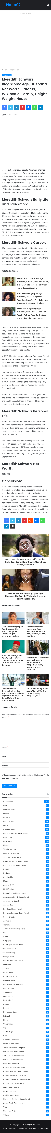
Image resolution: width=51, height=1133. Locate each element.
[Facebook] (6, 520)
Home (5, 70)
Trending (6, 925)
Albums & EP (8, 885)
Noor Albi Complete (11, 1063)
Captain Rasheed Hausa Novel (15, 1071)
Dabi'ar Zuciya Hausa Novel (14, 893)
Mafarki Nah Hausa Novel (13, 1052)
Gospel (6, 813)
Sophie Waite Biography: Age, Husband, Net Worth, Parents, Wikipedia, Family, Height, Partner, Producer (37, 664)
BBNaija (6, 869)
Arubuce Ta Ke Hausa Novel (14, 865)
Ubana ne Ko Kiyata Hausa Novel (16, 1099)
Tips (5, 1107)
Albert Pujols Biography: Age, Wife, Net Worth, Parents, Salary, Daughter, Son (37, 692)
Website (5, 766)
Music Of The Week (11, 1044)
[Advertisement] (25, 40)
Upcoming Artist (9, 1111)
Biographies (14, 70)
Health (6, 1020)
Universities (8, 1024)
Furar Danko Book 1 (11, 1087)
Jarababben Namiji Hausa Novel (16, 897)
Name (5, 747)
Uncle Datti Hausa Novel (13, 984)
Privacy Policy (43, 1129)
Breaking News (9, 829)
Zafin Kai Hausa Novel (12, 857)
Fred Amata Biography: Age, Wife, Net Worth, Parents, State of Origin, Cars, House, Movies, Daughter (13, 660)
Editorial (6, 1016)
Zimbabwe (7, 992)
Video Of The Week (11, 1040)
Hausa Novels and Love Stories (15, 833)
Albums (6, 1004)
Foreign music (8, 956)
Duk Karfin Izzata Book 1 (13, 960)
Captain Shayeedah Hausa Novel (16, 1079)
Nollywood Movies (11, 853)
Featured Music (9, 809)
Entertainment (9, 996)
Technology (8, 1032)
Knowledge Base (10, 1012)
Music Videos (8, 972)
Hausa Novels (8, 821)
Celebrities (7, 837)
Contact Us (22, 1129)
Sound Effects (9, 917)
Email (5, 756)
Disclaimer (32, 1129)
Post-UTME (8, 1000)
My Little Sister (9, 980)
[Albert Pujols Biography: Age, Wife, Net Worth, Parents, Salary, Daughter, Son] (37, 680)
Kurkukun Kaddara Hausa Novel (16, 913)
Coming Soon (8, 905)
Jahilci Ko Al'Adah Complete (14, 1048)
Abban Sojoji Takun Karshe (14, 1103)
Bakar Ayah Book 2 (10, 976)
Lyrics (5, 825)
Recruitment (8, 1008)
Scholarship (8, 877)
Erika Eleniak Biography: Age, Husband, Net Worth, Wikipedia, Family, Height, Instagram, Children (12, 631)
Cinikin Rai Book (9, 1091)
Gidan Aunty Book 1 (11, 901)
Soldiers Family (9, 953)
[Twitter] (12, 520)
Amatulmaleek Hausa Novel (14, 929)
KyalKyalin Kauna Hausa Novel (15, 861)
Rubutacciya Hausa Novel (13, 1083)
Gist (4, 1028)
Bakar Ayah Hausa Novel (13, 945)
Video (5, 937)
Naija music (8, 841)
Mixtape (6, 817)
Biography (7, 941)
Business (6, 873)
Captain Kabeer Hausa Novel (14, 1075)
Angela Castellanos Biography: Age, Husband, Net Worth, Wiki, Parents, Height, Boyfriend (36, 631)
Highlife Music (9, 889)
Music (5, 805)
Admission (7, 921)
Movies (6, 845)
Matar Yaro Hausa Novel (13, 1060)
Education (7, 964)
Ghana (6, 933)
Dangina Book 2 (9, 949)
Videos (6, 968)
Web (5, 1036)
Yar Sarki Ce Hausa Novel (13, 1056)
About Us (12, 1129)
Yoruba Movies (9, 849)
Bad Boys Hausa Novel (12, 909)
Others (6, 1115)
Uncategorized (9, 988)
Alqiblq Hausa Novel (11, 1095)
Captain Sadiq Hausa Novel (14, 1067)
